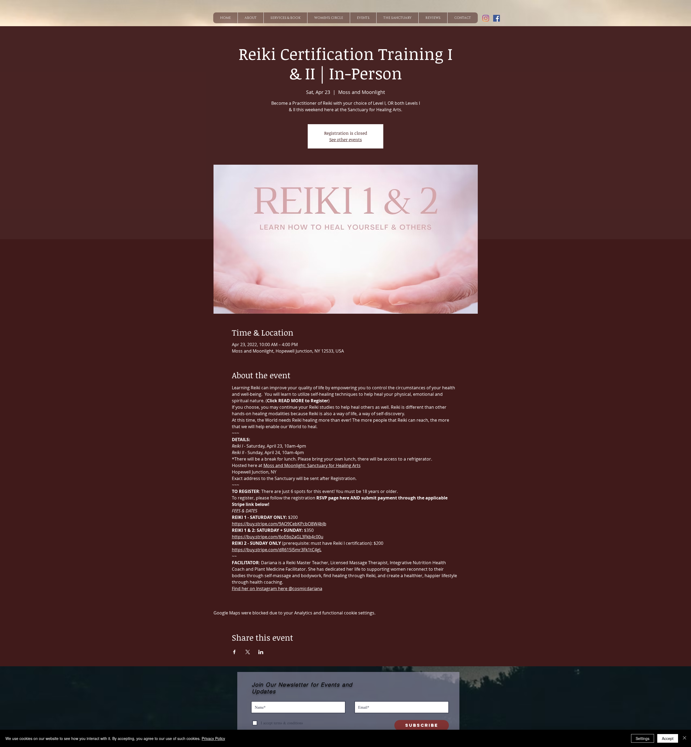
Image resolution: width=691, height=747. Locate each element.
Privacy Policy (213, 738)
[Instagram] (485, 18)
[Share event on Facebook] (234, 652)
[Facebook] (496, 18)
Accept (667, 738)
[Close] (684, 738)
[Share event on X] (247, 652)
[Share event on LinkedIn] (260, 652)
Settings (642, 738)
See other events (345, 140)
